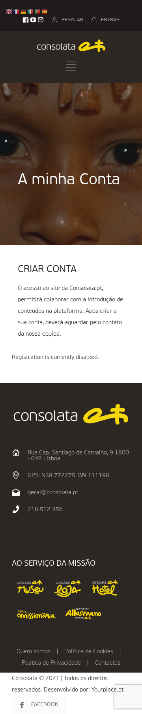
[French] (16, 12)
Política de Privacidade (51, 663)
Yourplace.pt (107, 690)
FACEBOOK (44, 704)
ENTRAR (110, 19)
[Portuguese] (37, 12)
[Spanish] (45, 12)
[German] (23, 12)
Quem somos (33, 651)
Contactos (107, 663)
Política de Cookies (88, 651)
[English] (9, 12)
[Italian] (30, 12)
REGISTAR (72, 19)
